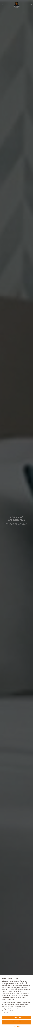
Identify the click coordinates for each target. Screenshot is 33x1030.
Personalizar (16, 1026)
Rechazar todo (16, 1022)
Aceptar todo (16, 1017)
